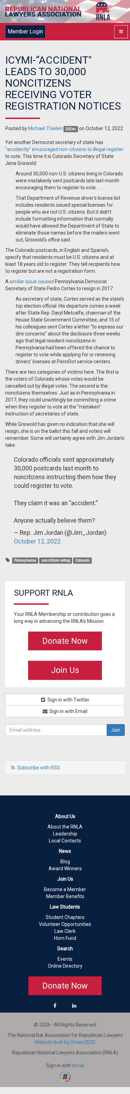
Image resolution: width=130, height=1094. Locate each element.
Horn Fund (65, 938)
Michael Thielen (45, 128)
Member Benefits (65, 896)
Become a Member (65, 889)
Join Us (65, 670)
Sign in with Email (67, 711)
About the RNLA (65, 827)
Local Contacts (65, 840)
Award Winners (65, 868)
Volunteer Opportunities (65, 924)
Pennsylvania (25, 560)
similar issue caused (32, 281)
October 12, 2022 (37, 541)
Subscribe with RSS (38, 767)
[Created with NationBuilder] (65, 1076)
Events (65, 959)
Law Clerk (65, 931)
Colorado (82, 560)
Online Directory (65, 966)
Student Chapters (65, 917)
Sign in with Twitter (67, 700)
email (78, 1065)
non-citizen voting (56, 560)
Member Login (25, 31)
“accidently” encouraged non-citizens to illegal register (64, 149)
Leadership (65, 834)
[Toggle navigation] (121, 31)
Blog (65, 861)
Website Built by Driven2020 (65, 1042)
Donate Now (65, 641)
